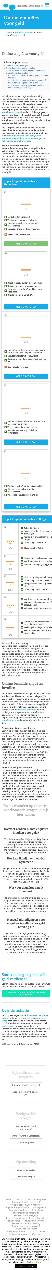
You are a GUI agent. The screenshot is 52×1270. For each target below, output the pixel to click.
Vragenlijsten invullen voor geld (26, 1093)
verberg (25, 62)
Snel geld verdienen (16, 1231)
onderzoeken (8, 1026)
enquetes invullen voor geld (20, 135)
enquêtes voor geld (11, 112)
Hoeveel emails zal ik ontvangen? (26, 1127)
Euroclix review (38, 1231)
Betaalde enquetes (26, 1170)
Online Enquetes (26, 1142)
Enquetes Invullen (18, 1210)
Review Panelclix (37, 1218)
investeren (32, 1015)
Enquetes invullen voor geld (26, 1085)
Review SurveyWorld (34, 1221)
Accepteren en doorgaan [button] (26, 1266)
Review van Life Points (26, 1229)
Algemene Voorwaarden (17, 1208)
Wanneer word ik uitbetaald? (26, 1136)
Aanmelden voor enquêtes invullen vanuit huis (26, 993)
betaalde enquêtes (27, 709)
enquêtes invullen (11, 720)
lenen (4, 1020)
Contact (19, 1200)
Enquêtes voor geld (26, 1176)
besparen (6, 1018)
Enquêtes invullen (24, 32)
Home (9, 32)
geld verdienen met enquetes (16, 141)
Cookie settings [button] (34, 1262)
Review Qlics (13, 1221)
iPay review (37, 1234)
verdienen (43, 1015)
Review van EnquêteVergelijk (26, 1226)
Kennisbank (37, 1210)
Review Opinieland (15, 1218)
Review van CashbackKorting (26, 1224)
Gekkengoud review (18, 1234)
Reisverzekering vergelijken (25, 1213)
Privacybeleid (39, 1208)
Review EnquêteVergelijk (26, 1216)
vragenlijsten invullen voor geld (27, 138)
